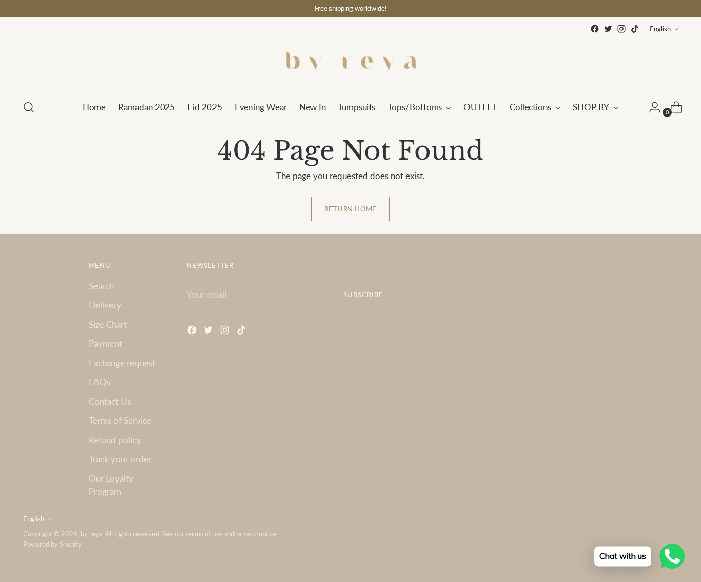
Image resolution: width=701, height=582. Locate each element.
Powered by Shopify (52, 544)
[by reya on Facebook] (594, 28)
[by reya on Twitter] (608, 28)
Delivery (105, 305)
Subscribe (363, 294)
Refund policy (115, 440)
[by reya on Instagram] (621, 28)
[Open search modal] (28, 107)
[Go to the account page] (650, 107)
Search (101, 286)
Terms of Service (120, 420)
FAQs (99, 382)
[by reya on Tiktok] (634, 28)
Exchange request (122, 363)
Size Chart (108, 324)
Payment (105, 343)
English (660, 29)
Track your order (120, 459)
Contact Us (110, 401)
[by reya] (350, 63)
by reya (91, 534)
